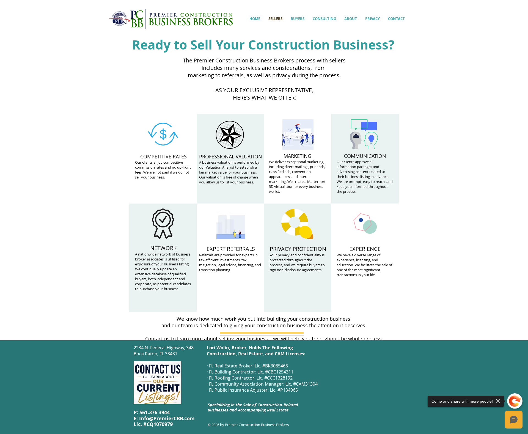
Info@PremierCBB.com (167, 418)
